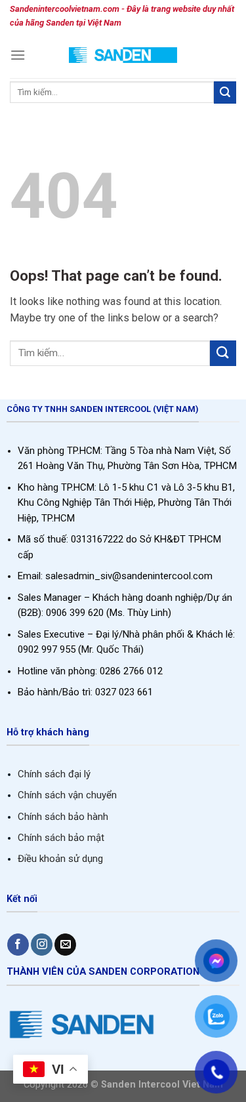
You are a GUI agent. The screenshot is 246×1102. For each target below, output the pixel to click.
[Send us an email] (65, 944)
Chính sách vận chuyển (67, 795)
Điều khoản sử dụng (60, 859)
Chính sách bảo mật (61, 838)
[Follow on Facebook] (18, 944)
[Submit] (225, 92)
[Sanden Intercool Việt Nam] (123, 54)
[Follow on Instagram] (41, 944)
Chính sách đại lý (54, 774)
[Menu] (18, 55)
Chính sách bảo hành (63, 817)
